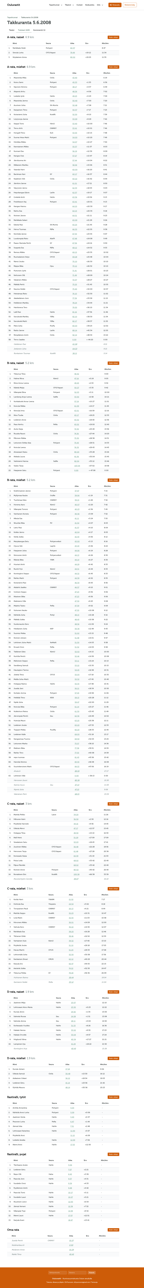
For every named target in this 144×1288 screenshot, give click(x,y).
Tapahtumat (12, 17)
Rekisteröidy (130, 5)
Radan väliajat (113, 37)
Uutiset (79, 5)
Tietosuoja (94, 1282)
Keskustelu (89, 5)
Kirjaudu (91, 1272)
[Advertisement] (130, 49)
